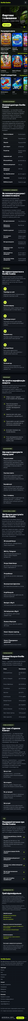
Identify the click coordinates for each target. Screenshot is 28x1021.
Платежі (3, 977)
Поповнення (4, 987)
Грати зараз (6, 25)
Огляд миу (3, 991)
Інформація (3, 974)
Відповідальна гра (7, 917)
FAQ (2, 979)
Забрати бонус (20, 1017)
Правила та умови (5, 996)
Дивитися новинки (22, 53)
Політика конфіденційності (7, 999)
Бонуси (2, 970)
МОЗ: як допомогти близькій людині (11, 929)
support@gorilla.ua (5, 1003)
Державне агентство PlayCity (9, 915)
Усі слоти (25, 31)
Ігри (2, 972)
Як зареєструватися (6, 984)
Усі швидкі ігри (23, 75)
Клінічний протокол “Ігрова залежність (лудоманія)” (11, 937)
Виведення (3, 989)
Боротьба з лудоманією (8, 919)
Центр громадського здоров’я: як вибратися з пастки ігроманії (13, 927)
